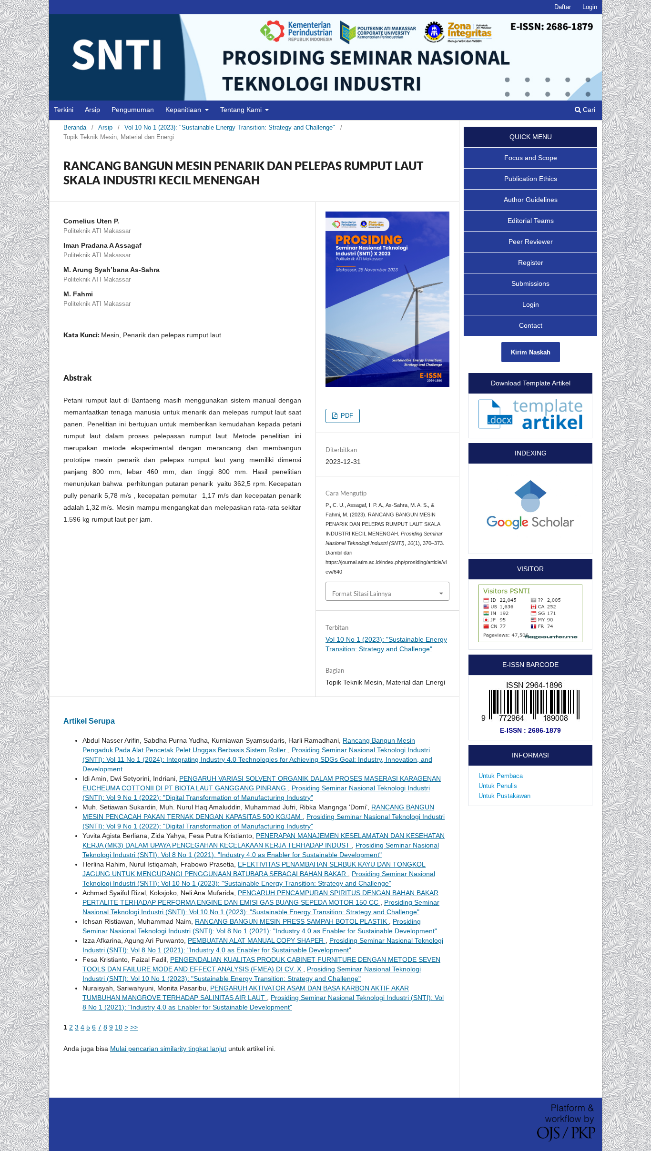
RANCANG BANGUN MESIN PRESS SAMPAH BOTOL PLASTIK (292, 921)
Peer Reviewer (531, 241)
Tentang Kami (242, 109)
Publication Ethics (530, 178)
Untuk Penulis (497, 785)
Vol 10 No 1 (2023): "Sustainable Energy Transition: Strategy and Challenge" (229, 127)
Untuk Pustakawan (504, 795)
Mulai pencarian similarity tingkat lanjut (168, 1048)
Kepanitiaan (184, 109)
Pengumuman (133, 109)
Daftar (562, 6)
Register (530, 262)
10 (118, 1027)
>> (134, 1027)
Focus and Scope (530, 158)
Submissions (530, 283)
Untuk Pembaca (500, 775)
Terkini (63, 109)
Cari (588, 109)
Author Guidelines (531, 199)
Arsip (92, 109)
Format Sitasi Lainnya (361, 593)
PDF (346, 415)
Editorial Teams (531, 220)
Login (589, 6)
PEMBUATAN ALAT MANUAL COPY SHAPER (257, 940)
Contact (530, 325)
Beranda (74, 127)
